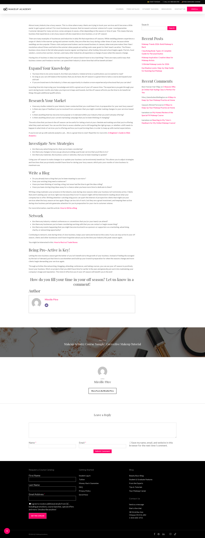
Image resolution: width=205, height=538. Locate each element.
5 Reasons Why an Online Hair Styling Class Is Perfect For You (158, 90)
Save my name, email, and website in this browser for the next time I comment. (151, 444)
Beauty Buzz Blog (136, 475)
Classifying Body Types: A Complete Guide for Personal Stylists (156, 52)
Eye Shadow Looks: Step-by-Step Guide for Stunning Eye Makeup (158, 69)
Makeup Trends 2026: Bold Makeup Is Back (157, 45)
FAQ (81, 487)
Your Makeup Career (137, 491)
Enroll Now (83, 494)
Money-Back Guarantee (89, 483)
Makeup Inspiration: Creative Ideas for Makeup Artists (157, 58)
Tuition (82, 479)
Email (82, 442)
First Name (34, 475)
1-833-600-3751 (136, 518)
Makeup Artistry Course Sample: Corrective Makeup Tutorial (102, 342)
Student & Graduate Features (140, 479)
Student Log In (85, 475)
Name (32, 442)
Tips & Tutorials (135, 487)
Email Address (37, 494)
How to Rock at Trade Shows (66, 242)
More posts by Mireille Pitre (102, 391)
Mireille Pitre (51, 299)
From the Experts (136, 483)
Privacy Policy (85, 491)
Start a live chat (135, 508)
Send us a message (136, 504)
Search (145, 24)
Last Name (34, 484)
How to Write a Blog (68, 208)
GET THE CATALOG (37, 516)
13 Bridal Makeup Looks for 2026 (155, 64)
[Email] (46, 305)
